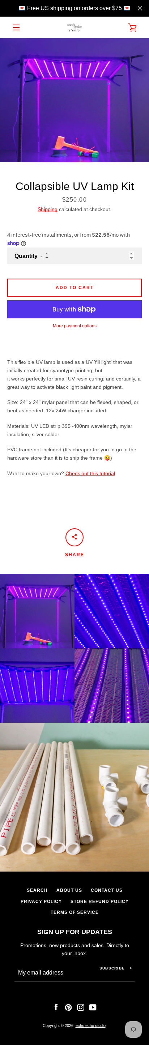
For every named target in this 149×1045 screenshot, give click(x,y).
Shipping (48, 209)
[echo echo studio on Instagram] (80, 1007)
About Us (69, 890)
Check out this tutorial (90, 473)
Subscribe (112, 968)
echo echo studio (91, 1025)
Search (37, 890)
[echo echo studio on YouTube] (93, 1007)
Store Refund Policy (100, 901)
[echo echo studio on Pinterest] (68, 1007)
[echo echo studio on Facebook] (56, 1007)
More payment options (75, 325)
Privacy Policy (41, 901)
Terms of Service (75, 912)
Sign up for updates (74, 932)
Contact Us (107, 890)
